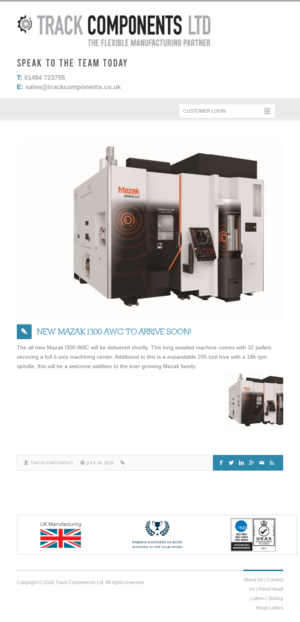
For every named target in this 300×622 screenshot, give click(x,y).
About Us (253, 579)
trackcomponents (51, 463)
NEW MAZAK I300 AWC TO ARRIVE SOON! (113, 331)
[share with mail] (262, 462)
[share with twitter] (232, 462)
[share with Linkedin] (242, 462)
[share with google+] (252, 462)
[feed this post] (273, 462)
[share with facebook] (222, 462)
